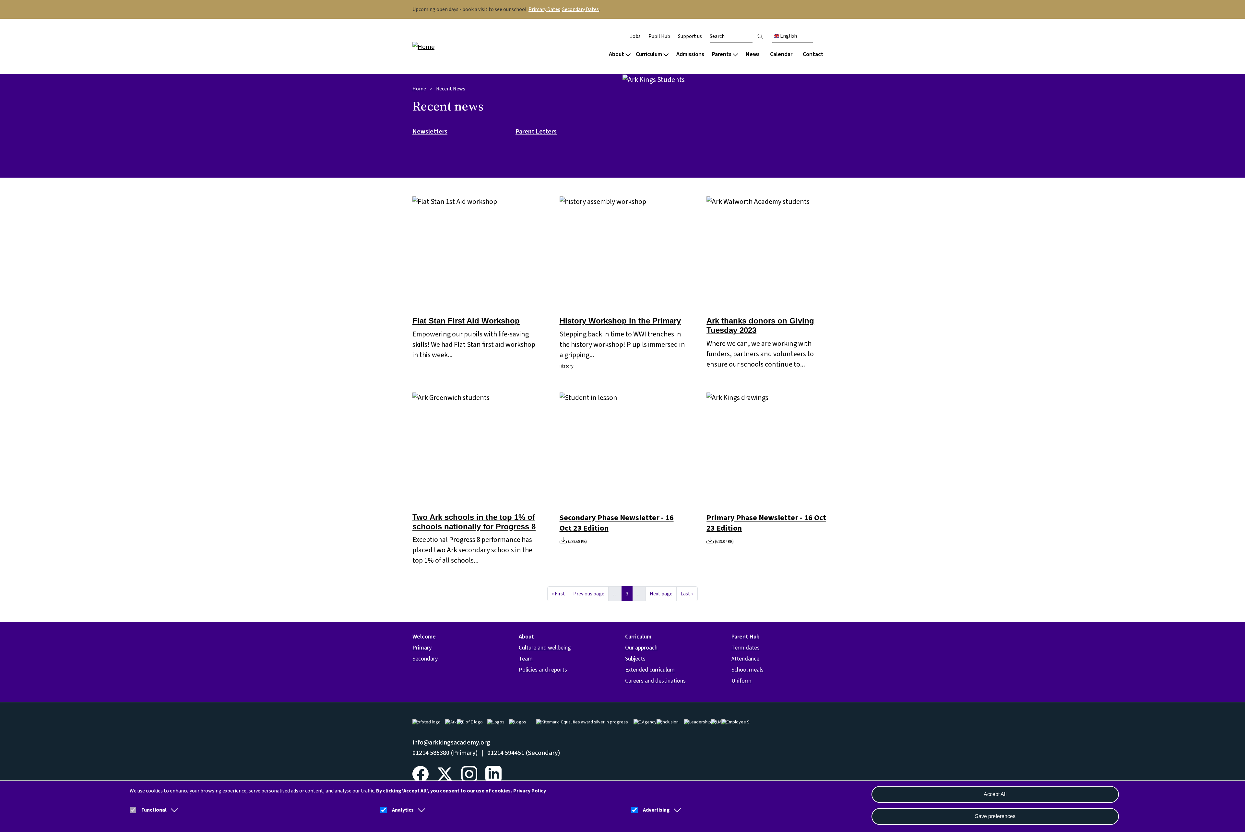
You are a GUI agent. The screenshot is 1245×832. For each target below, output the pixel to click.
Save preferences (995, 816)
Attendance (745, 659)
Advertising (656, 810)
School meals (747, 670)
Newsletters (429, 132)
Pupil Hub (659, 36)
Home (419, 88)
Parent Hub (745, 637)
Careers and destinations (655, 681)
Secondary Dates (580, 9)
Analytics (403, 810)
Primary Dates (544, 9)
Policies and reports (543, 670)
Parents (721, 54)
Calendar (781, 54)
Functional (154, 810)
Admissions (690, 54)
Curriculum (649, 54)
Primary (422, 648)
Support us (690, 36)
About (616, 54)
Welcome (424, 637)
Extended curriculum (650, 670)
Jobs (635, 36)
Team (526, 659)
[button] (173, 809)
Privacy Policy (529, 790)
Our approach (641, 648)
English (788, 36)
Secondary (425, 659)
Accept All (995, 794)
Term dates (745, 648)
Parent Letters (536, 132)
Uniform (741, 681)
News (753, 54)
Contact (813, 54)
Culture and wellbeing (545, 648)
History (567, 366)
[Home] (453, 46)
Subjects (635, 659)
